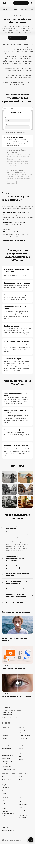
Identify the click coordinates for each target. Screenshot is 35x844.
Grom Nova (5, 735)
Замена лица (6, 758)
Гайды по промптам (8, 830)
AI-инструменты (6, 745)
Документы (5, 806)
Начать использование (21, 3)
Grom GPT (5, 730)
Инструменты (13, 9)
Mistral (21, 759)
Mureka (21, 779)
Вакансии (5, 803)
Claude (21, 751)
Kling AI (4, 785)
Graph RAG (22, 807)
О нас (3, 800)
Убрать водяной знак (8, 755)
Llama (20, 756)
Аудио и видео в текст (9, 769)
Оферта (4, 808)
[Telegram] (2, 723)
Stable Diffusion (6, 779)
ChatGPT (21, 748)
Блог (3, 825)
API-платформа (23, 810)
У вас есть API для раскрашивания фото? (13, 567)
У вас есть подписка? (12, 602)
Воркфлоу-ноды (24, 730)
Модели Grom (6, 727)
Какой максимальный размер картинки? (15, 574)
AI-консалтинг (23, 804)
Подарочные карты (25, 813)
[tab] (17, 141)
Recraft (4, 782)
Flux (3, 776)
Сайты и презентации (26, 733)
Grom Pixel (5, 738)
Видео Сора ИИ (7, 764)
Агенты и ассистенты (25, 735)
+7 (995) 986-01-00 (7, 712)
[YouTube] (9, 723)
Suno (20, 776)
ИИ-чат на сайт (23, 738)
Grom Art (4, 733)
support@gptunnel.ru (8, 719)
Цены (20, 801)
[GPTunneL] (4, 3)
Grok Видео (5, 787)
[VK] (6, 723)
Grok (20, 753)
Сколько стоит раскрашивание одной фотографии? (13, 558)
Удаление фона (6, 748)
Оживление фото (7, 761)
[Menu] (31, 3)
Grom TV (4, 741)
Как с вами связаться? (13, 589)
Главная (4, 9)
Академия (5, 827)
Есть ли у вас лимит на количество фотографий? (14, 595)
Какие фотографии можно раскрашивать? (14, 527)
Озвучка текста (6, 766)
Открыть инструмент (17, 38)
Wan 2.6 (4, 790)
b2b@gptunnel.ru (7, 714)
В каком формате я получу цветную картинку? (14, 582)
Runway (4, 793)
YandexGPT (22, 762)
